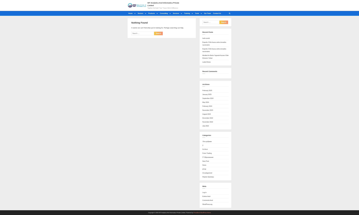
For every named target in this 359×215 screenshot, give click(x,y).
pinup (204, 169)
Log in (204, 192)
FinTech (205, 149)
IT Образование (207, 157)
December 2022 (207, 118)
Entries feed (206, 196)
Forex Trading (207, 153)
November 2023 (207, 110)
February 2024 (207, 106)
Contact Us (217, 13)
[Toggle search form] (229, 13)
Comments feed (207, 200)
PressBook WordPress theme (202, 212)
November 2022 (207, 122)
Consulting (164, 13)
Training (187, 13)
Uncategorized (207, 173)
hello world (206, 38)
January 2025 (206, 94)
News (204, 165)
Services (176, 13)
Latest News (206, 62)
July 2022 (205, 126)
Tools (197, 13)
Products (151, 13)
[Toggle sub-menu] (135, 13)
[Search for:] (142, 33)
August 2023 (206, 114)
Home (130, 13)
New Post (205, 161)
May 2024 (205, 102)
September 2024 (207, 98)
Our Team (207, 13)
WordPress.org (207, 204)
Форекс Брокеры (208, 177)
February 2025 (207, 90)
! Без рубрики (207, 141)
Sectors (140, 13)
